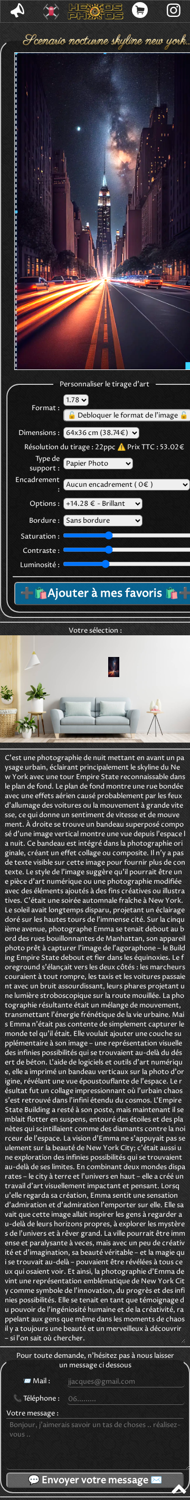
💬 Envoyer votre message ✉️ (95, 1480)
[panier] (140, 11)
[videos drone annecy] (51, 12)
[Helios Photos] (95, 12)
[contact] (17, 11)
